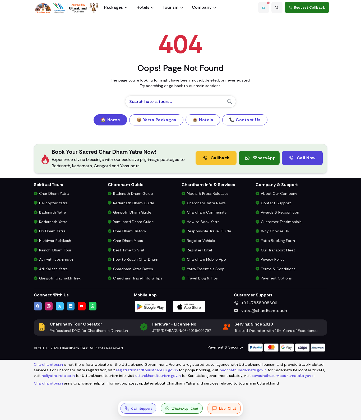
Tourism (170, 7)
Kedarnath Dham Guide (133, 203)
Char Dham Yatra (54, 193)
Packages (113, 7)
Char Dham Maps (128, 240)
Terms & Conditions (278, 269)
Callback (219, 158)
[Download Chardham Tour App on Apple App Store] (189, 306)
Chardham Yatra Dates (133, 269)
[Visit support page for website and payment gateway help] (286, 347)
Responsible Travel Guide (209, 231)
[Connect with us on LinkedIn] (71, 306)
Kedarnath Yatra (53, 221)
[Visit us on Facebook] (38, 306)
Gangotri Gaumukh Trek (60, 278)
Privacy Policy (273, 259)
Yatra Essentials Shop (206, 269)
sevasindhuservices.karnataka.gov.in (283, 375)
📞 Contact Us (244, 120)
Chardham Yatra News (206, 203)
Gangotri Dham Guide (132, 212)
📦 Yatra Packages (156, 120)
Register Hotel (199, 250)
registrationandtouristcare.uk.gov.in (147, 370)
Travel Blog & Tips (202, 278)
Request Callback (309, 7)
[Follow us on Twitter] (60, 306)
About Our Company (279, 193)
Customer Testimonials (281, 221)
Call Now (305, 158)
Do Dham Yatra (52, 231)
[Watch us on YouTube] (82, 306)
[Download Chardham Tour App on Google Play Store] (150, 306)
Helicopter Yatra (53, 203)
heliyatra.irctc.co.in (58, 375)
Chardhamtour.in (48, 364)
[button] (263, 7)
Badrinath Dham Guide (133, 193)
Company (202, 7)
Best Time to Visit (129, 250)
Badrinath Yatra (52, 212)
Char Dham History (129, 231)
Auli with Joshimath (56, 259)
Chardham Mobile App (206, 259)
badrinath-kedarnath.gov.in (243, 370)
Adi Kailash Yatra (53, 269)
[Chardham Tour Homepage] (67, 8)
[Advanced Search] (277, 7)
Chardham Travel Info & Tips (137, 278)
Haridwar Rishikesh (55, 240)
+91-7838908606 (258, 303)
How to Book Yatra (203, 221)
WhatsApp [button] (264, 158)
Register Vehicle (201, 240)
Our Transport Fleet (278, 250)
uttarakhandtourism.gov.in (158, 375)
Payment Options (276, 278)
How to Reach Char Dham (135, 259)
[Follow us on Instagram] (49, 306)
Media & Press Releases (208, 193)
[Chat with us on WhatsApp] (93, 306)
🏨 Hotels (202, 120)
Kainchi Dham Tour (55, 250)
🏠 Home (110, 120)
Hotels (142, 7)
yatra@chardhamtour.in (263, 310)
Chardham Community (207, 212)
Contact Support (276, 203)
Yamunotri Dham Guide (133, 221)
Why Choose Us (275, 231)
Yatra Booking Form (278, 240)
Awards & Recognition (280, 212)
